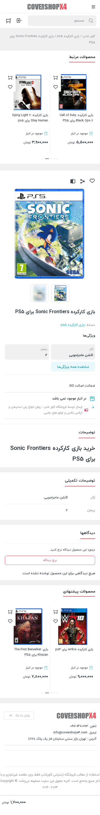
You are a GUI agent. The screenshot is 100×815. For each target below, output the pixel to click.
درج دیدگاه (50, 560)
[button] (57, 158)
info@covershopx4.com (70, 732)
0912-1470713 (79, 726)
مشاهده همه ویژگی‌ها (73, 367)
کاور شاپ (89, 36)
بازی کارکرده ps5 (68, 36)
